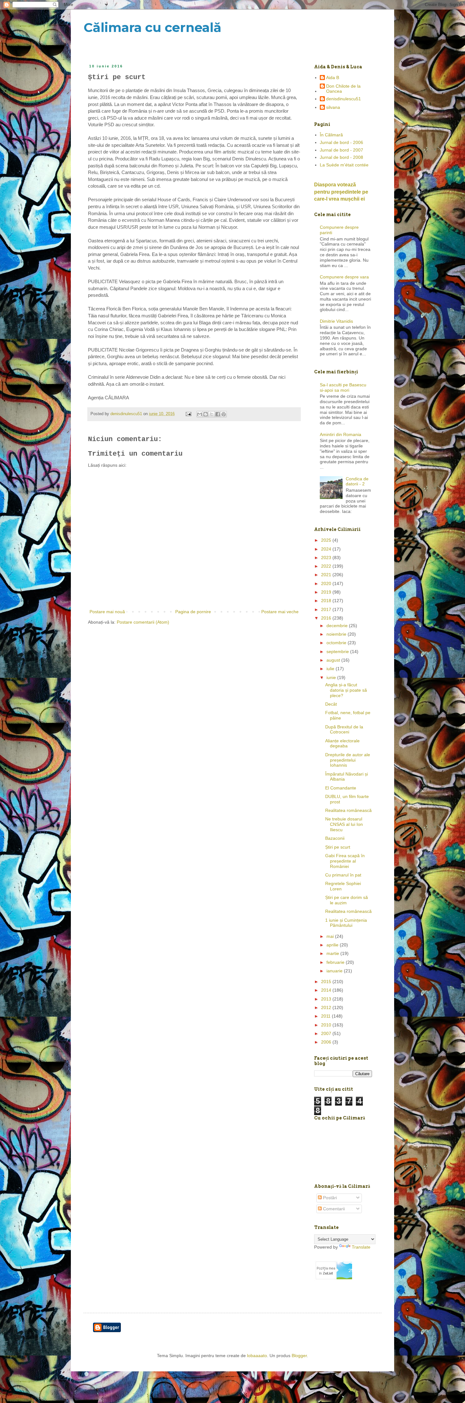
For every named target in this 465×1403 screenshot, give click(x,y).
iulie (331, 668)
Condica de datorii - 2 (357, 481)
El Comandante (340, 787)
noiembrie (337, 634)
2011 (326, 1016)
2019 (326, 592)
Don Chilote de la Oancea (343, 89)
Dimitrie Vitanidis (336, 321)
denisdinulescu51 (343, 98)
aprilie (333, 944)
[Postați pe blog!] (205, 414)
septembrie (338, 651)
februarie (336, 962)
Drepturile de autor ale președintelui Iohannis (347, 760)
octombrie (337, 642)
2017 (326, 609)
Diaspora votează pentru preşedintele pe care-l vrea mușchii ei (341, 192)
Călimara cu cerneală (152, 27)
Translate (361, 1247)
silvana (333, 107)
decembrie (337, 625)
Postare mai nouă (107, 611)
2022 (326, 566)
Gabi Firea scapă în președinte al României (345, 861)
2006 (326, 1041)
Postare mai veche (280, 611)
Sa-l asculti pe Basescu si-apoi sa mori (343, 387)
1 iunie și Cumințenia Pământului (346, 923)
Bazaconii (334, 838)
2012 (326, 1007)
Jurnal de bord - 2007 (341, 150)
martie (333, 953)
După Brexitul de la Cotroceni (344, 729)
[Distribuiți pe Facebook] (217, 414)
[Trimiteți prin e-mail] (199, 414)
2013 (326, 998)
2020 (326, 583)
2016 (326, 617)
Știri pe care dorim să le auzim (346, 900)
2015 (326, 981)
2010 (326, 1024)
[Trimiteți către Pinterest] (223, 414)
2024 (326, 549)
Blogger (299, 1355)
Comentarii (333, 1208)
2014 (326, 990)
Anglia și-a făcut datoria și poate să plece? (346, 690)
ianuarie (335, 970)
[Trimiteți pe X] (211, 414)
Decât (331, 704)
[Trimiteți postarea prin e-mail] (188, 414)
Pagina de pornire (193, 611)
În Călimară (331, 134)
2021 (326, 574)
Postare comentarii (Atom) (143, 622)
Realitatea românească (348, 810)
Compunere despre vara (344, 276)
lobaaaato (257, 1355)
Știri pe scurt (337, 847)
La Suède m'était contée (344, 164)
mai (330, 936)
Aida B (332, 77)
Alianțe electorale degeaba (342, 743)
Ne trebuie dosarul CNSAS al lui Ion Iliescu (344, 824)
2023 (326, 557)
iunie (331, 677)
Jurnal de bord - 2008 (341, 157)
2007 (326, 1033)
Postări (329, 1197)
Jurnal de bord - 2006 (341, 142)
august (333, 660)
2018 (326, 600)
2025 (326, 540)
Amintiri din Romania (340, 434)
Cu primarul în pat (343, 874)
